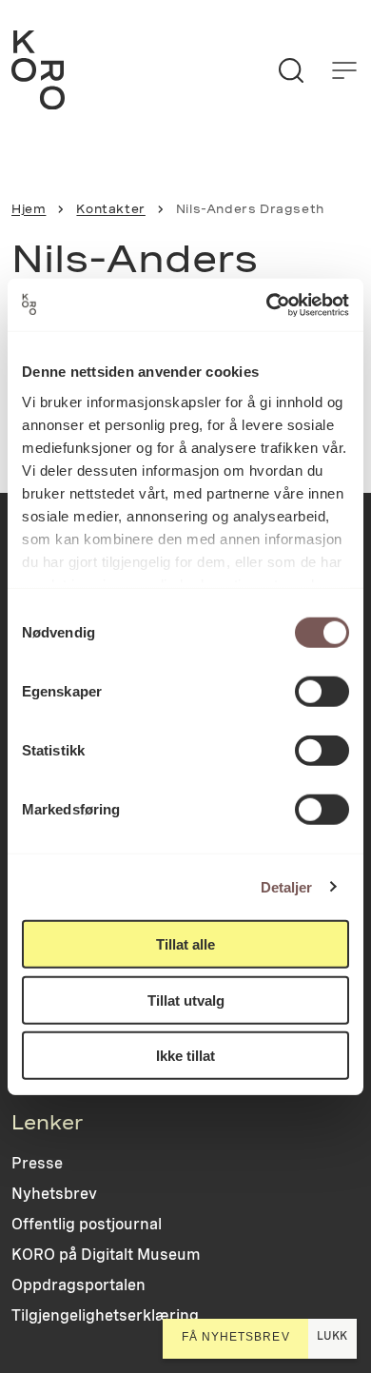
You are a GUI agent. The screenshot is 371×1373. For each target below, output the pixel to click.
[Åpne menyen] (344, 70)
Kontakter (110, 209)
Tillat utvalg (186, 999)
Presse (37, 1163)
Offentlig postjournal (86, 1224)
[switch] (322, 692)
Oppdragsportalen (78, 1285)
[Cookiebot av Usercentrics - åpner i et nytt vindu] (267, 304)
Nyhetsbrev (54, 1194)
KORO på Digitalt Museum (106, 1255)
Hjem (28, 209)
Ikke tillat (185, 1056)
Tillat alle (185, 944)
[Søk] (291, 70)
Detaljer (287, 886)
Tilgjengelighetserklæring (105, 1315)
